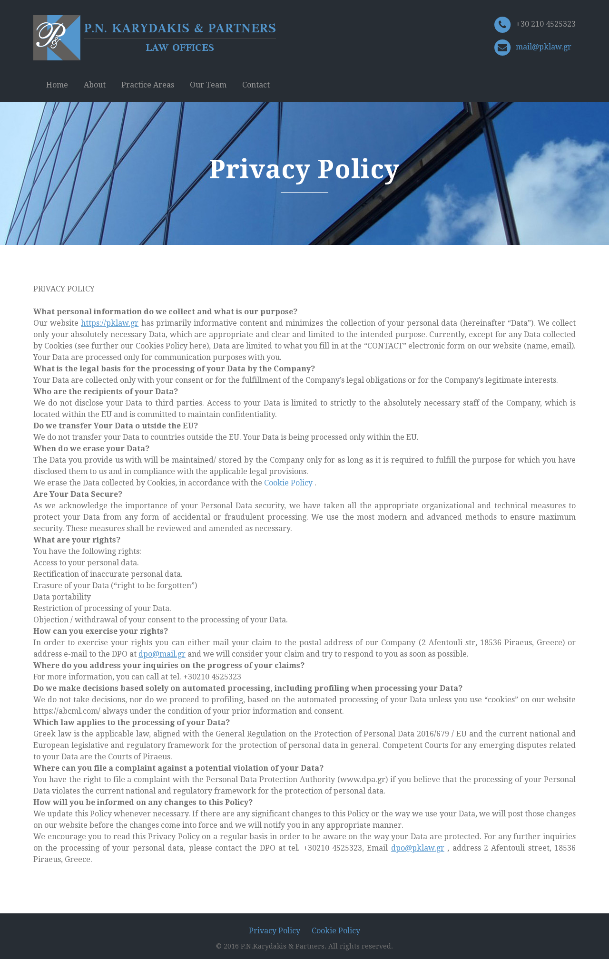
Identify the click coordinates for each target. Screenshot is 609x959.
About (95, 84)
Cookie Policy (289, 482)
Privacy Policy (274, 930)
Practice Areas (147, 84)
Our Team (208, 84)
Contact (256, 84)
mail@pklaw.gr (543, 46)
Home (57, 84)
